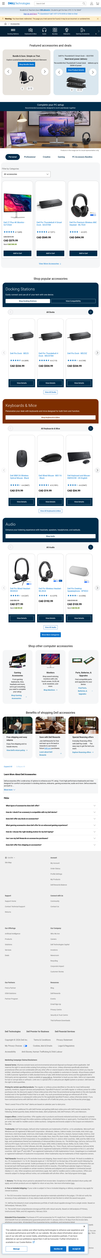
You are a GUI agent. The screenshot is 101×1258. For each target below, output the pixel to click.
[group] (27, 71)
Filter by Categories (10, 169)
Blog (52, 988)
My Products (55, 879)
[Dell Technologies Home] (19, 3)
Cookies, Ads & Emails (42, 1046)
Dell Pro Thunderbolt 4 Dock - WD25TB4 (48, 354)
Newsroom (54, 955)
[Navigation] (3, 3)
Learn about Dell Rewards (45, 753)
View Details (22, 383)
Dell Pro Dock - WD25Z (77, 353)
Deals (7, 955)
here (88, 1099)
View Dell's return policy (16, 750)
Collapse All (20, 767)
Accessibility (10, 1052)
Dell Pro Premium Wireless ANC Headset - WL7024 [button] (83, 223)
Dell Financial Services (65, 1031)
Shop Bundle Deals (26, 64)
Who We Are (55, 934)
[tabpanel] (50, 215)
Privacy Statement (64, 1040)
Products (8, 939)
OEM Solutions (10, 993)
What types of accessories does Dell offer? (22, 806)
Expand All (8, 767)
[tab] (12, 157)
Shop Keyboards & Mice (50, 417)
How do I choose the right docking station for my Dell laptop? (30, 832)
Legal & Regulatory (66, 1046)
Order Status (55, 869)
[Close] (84, 1226)
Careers (53, 939)
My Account (55, 863)
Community (54, 901)
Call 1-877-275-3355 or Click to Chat (59, 14)
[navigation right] (99, 31)
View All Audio (50, 627)
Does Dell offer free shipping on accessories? (24, 845)
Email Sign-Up (55, 1004)
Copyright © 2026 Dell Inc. (16, 1040)
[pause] (22, 88)
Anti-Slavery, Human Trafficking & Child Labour (42, 1052)
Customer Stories (57, 972)
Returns (8, 912)
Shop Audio (50, 536)
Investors (54, 950)
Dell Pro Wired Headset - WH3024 (20, 589)
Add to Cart (17, 253)
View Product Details (76, 70)
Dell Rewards (55, 993)
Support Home (10, 901)
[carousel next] (45, 71)
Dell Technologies (13, 1031)
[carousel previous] (8, 71)
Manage (16, 1249)
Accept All (76, 1249)
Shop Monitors (49, 690)
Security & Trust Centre (59, 1015)
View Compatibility (73, 301)
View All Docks (50, 392)
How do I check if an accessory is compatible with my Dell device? (31, 812)
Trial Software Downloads (60, 1020)
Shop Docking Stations (28, 301)
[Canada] (6, 24)
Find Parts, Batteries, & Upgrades (82, 691)
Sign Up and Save (30, 14)
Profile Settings (56, 874)
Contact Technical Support (15, 907)
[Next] (97, 352)
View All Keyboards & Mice (50, 511)
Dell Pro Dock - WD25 (19, 353)
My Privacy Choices (13, 1046)
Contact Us (54, 907)
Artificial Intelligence (12, 934)
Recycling (54, 961)
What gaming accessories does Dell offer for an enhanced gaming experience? (37, 825)
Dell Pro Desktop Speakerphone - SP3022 (77, 589)
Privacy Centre (56, 1010)
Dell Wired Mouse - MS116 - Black (50, 476)
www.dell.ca (47, 1077)
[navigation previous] (10, 312)
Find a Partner (10, 988)
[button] (92, 3)
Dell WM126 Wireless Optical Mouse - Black (19, 476)
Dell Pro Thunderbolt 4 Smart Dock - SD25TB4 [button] (49, 223)
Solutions (8, 945)
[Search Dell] (84, 3)
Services (8, 950)
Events (53, 999)
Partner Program (11, 999)
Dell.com (47, 748)
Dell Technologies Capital (59, 945)
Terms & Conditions (42, 1040)
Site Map (8, 862)
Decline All (58, 1249)
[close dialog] (97, 18)
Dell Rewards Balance (58, 885)
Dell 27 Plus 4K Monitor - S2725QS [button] (14, 223)
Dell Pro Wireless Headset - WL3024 (50, 589)
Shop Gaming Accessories (16, 696)
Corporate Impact (57, 966)
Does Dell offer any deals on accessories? (22, 819)
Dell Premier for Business (37, 1031)
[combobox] (60, 4)
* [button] (87, 62)
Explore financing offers (81, 752)
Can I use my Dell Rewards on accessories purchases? (27, 838)
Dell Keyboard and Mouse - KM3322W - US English (79, 476)
